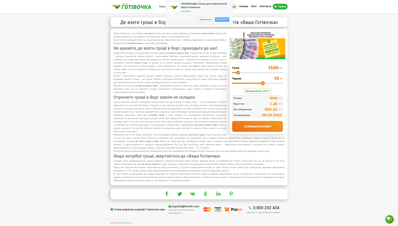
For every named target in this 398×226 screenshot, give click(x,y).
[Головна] (131, 8)
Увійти (282, 6)
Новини (243, 6)
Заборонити (205, 19)
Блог (254, 6)
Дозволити (222, 19)
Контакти (265, 6)
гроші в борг (141, 62)
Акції (233, 6)
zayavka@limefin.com (185, 206)
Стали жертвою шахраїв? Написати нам (139, 209)
